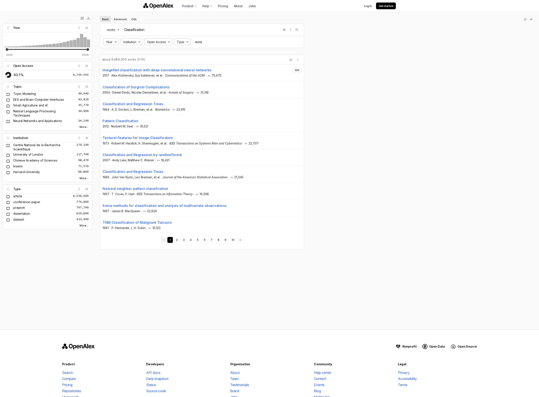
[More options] (298, 59)
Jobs (252, 6)
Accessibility (407, 379)
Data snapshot (157, 379)
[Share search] (531, 19)
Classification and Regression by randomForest (142, 155)
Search (67, 373)
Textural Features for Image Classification (138, 138)
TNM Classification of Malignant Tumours (137, 222)
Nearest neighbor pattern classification (135, 189)
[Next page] (240, 240)
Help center (322, 373)
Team (234, 379)
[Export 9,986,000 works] (291, 59)
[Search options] (291, 30)
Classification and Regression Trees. (133, 104)
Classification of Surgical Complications (136, 87)
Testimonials (239, 385)
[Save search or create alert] (525, 19)
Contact (320, 379)
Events (319, 385)
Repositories (71, 391)
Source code (156, 391)
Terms (402, 385)
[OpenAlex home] (158, 6)
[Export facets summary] (88, 18)
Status (151, 385)
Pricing (223, 6)
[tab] (105, 19)
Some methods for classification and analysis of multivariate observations (165, 206)
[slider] (7, 49)
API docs (153, 373)
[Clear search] (284, 30)
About (238, 6)
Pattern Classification (120, 121)
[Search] (297, 30)
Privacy (404, 373)
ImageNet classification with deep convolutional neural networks (157, 70)
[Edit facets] (82, 18)
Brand (234, 391)
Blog (317, 391)
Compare (69, 379)
